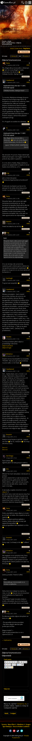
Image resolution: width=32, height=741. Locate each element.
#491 (28, 356)
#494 (28, 458)
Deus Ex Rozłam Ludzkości (21, 726)
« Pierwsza (13, 56)
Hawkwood (10, 80)
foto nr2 (5, 449)
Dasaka (8, 337)
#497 (28, 539)
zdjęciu (4, 492)
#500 (28, 613)
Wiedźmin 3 (21, 724)
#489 (28, 291)
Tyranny (4, 724)
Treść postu (7, 659)
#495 (28, 471)
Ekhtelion (9, 354)
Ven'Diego (9, 456)
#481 (28, 65)
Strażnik (9, 435)
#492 (28, 371)
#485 (28, 198)
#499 (28, 572)
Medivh (8, 222)
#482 (28, 82)
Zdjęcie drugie (6, 348)
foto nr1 (5, 447)
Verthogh (9, 278)
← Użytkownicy (7, 640)
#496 (28, 510)
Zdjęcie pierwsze (7, 346)
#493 (28, 437)
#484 (28, 175)
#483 (28, 130)
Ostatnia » (26, 56)
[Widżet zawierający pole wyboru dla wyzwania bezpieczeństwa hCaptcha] (14, 698)
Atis (7, 469)
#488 (28, 280)
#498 (28, 553)
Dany (8, 63)
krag (7, 173)
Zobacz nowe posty (16, 48)
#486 (28, 223)
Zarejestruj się (22, 704)
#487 (28, 235)
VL (7, 128)
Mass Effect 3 (12, 724)
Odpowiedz (24, 52)
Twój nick (7, 689)
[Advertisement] (16, 22)
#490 (28, 339)
